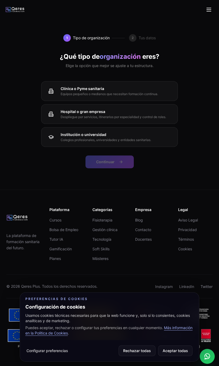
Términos (186, 239)
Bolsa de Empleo (63, 229)
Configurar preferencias (47, 350)
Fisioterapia (102, 220)
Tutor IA (56, 239)
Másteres (100, 258)
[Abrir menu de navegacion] (209, 9)
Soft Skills (101, 249)
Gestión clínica (105, 229)
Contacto (143, 229)
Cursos (55, 220)
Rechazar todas (137, 350)
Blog (139, 220)
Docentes (143, 239)
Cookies (185, 249)
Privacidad (187, 229)
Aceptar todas (175, 350)
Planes (55, 258)
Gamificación (60, 249)
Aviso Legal (188, 220)
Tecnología (101, 239)
